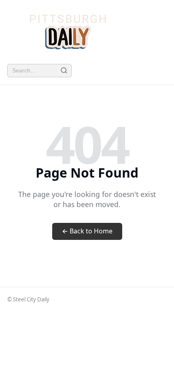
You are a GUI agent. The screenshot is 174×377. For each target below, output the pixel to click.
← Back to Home (87, 231)
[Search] (63, 70)
